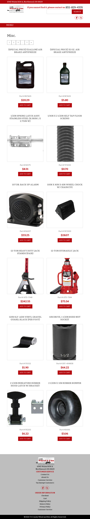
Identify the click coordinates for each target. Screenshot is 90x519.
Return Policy (45, 504)
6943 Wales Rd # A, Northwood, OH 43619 (25, 2)
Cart (45, 498)
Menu (10, 25)
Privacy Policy (45, 507)
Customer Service (45, 480)
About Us (45, 477)
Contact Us (45, 474)
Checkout (45, 496)
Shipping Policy (45, 501)
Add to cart (25, 105)
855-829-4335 (74, 7)
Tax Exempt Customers (45, 483)
